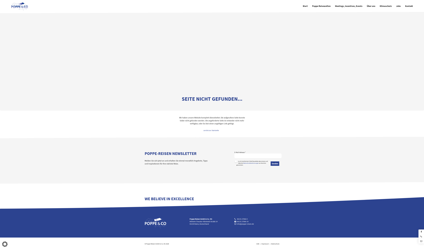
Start (305, 6)
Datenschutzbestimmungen (251, 163)
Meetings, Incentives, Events (348, 6)
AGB (257, 244)
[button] (5, 244)
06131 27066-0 (242, 219)
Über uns (371, 6)
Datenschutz (275, 244)
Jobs (398, 6)
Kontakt (409, 6)
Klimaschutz (386, 6)
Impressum (265, 244)
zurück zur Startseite (211, 130)
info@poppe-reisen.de (245, 224)
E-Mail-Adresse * (240, 152)
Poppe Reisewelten (321, 6)
